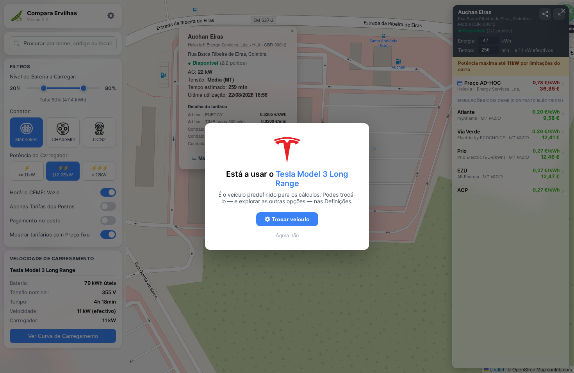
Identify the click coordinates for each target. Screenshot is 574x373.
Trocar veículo (290, 219)
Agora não (287, 235)
